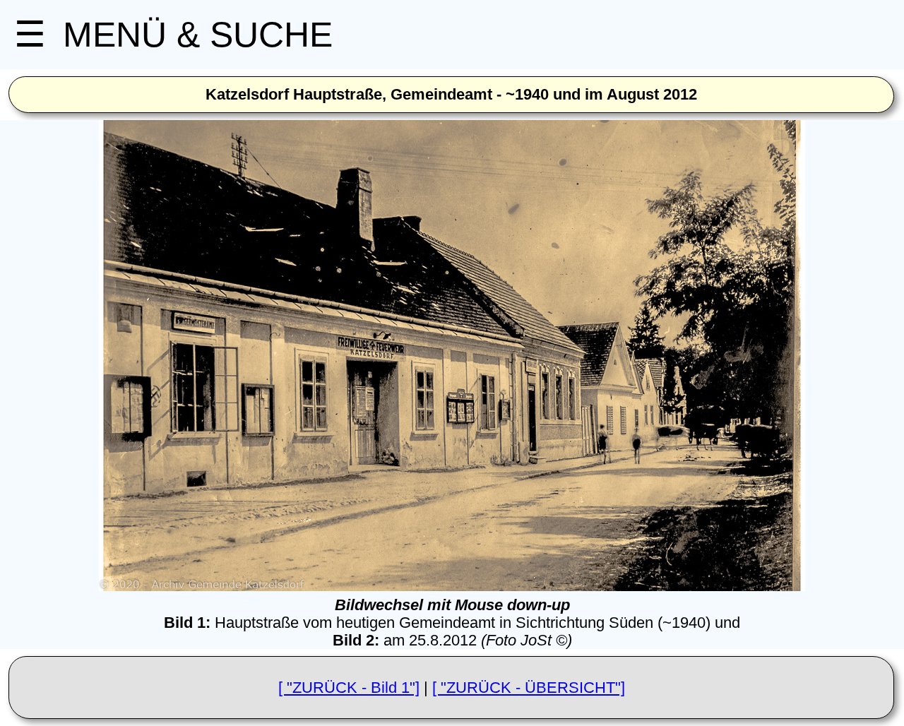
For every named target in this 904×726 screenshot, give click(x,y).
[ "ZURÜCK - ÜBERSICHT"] (528, 687)
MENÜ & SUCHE (173, 34)
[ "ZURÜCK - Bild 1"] (349, 687)
